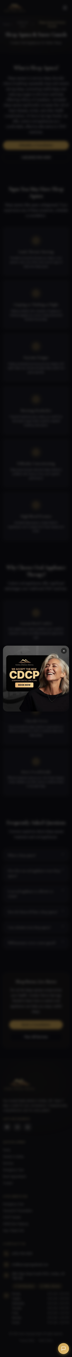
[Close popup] (64, 651)
